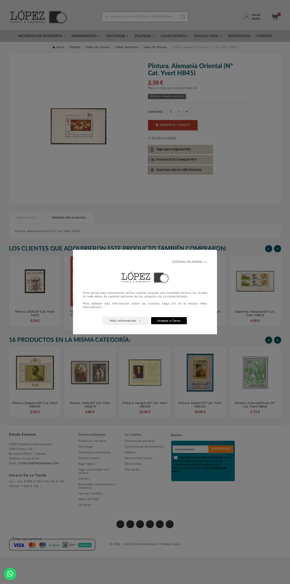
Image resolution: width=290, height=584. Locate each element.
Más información (126, 320)
